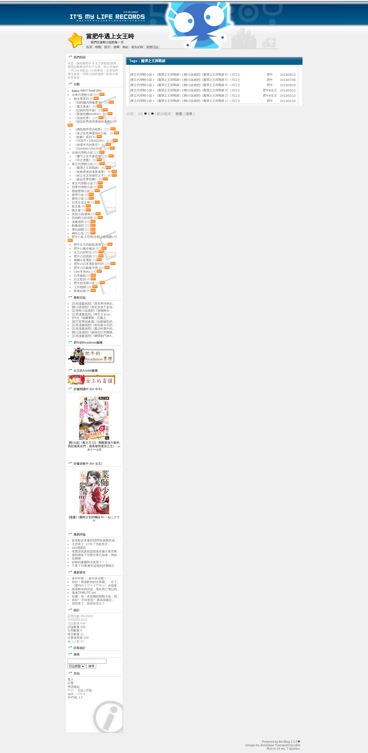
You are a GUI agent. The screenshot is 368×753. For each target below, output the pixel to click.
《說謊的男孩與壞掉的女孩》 (93, 121)
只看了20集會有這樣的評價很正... (94, 565)
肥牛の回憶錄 (83, 256)
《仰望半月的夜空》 (87, 145)
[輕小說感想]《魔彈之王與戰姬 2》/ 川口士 (212, 95)
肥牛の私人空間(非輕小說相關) (92, 237)
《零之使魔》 (83, 160)
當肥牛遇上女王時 (110, 36)
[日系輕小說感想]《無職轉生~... (92, 310)
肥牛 (270, 74)
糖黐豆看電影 (83, 260)
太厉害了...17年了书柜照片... (91, 544)
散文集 (76, 206)
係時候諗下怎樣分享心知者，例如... (95, 555)
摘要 (178, 114)
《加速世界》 (83, 118)
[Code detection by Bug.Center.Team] (298, 741)
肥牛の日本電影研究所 (89, 264)
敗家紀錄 (80, 291)
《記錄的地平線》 (86, 110)
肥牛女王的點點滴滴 (87, 244)
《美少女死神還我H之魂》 (91, 133)
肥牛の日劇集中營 (86, 268)
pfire (297, 745)
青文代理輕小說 (82, 183)
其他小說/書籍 (81, 214)
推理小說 (78, 195)
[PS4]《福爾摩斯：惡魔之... (90, 318)
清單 (189, 114)
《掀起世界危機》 (86, 179)
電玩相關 (78, 229)
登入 (71, 679)
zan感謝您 (79, 547)
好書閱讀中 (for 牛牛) (88, 389)
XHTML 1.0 (75, 697)
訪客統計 (80, 648)
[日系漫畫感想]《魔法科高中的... (93, 328)
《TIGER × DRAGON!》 (90, 141)
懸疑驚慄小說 (81, 191)
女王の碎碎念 (83, 252)
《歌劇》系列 (83, 137)
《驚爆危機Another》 (88, 114)
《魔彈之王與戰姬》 (168, 74)
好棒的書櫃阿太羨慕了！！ (90, 562)
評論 (89, 690)
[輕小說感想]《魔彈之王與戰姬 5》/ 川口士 (212, 80)
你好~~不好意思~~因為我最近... (93, 600)
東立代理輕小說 (141, 74)
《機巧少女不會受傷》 (89, 156)
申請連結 (74, 686)
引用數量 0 (75, 630)
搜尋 (77, 654)
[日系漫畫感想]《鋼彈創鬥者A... (93, 336)
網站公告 (78, 233)
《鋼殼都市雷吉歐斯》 (89, 129)
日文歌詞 (80, 279)
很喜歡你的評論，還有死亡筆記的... (95, 589)
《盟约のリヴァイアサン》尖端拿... (95, 585)
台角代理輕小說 (82, 95)
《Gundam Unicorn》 (88, 148)
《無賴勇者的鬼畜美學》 (90, 172)
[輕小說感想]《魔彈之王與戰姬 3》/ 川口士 (212, 90)
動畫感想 (78, 225)
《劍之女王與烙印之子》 (90, 175)
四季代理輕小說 (82, 187)
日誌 (81, 690)
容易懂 (76, 558)
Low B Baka (82, 271)
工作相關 (80, 287)
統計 (77, 610)
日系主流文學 (81, 202)
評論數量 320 (77, 627)
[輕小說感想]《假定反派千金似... (93, 307)
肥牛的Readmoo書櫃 (88, 342)
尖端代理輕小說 (82, 152)
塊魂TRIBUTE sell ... (85, 592)
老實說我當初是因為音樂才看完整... (95, 551)
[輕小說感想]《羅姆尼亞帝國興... (93, 332)
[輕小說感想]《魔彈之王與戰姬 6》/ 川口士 (212, 74)
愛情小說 (78, 198)
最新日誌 (80, 297)
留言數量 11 (76, 634)
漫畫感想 (78, 222)
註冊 (71, 683)
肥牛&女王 (270, 90)
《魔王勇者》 (83, 106)
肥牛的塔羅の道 (84, 283)
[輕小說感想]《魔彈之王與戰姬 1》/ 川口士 (212, 101)
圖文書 (76, 210)
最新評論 (80, 534)
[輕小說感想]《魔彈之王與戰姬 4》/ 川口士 (212, 85)
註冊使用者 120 (78, 637)
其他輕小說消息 (82, 218)
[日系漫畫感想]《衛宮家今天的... (93, 325)
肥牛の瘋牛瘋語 (84, 248)
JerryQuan (267, 745)
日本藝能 (80, 275)
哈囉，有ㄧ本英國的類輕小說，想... (95, 596)
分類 (77, 84)
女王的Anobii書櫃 (86, 370)
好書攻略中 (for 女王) (88, 463)
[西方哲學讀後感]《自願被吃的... (93, 321)
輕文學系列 (81, 99)
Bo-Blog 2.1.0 (288, 741)
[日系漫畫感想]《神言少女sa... (92, 314)
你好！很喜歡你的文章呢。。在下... (95, 582)
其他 (77, 673)
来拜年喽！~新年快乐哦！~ (90, 578)
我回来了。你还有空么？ (88, 603)
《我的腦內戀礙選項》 (89, 102)
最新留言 (80, 572)
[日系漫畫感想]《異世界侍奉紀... (93, 303)
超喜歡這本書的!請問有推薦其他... (94, 540)
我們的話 (80, 57)
